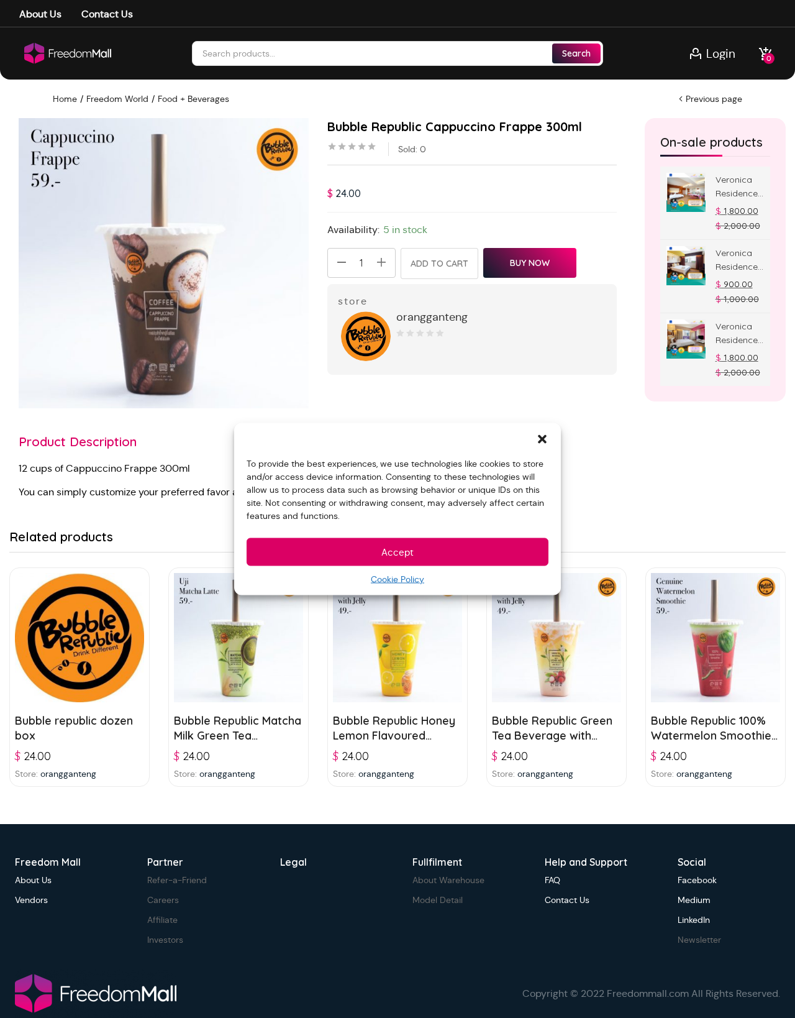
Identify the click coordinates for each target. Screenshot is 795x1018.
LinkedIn (694, 919)
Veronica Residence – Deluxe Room (737, 260)
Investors (165, 939)
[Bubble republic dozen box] (79, 637)
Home (65, 98)
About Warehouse (448, 880)
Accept (397, 551)
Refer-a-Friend (177, 880)
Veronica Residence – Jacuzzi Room (737, 187)
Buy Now (530, 262)
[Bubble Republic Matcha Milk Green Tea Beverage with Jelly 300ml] (238, 637)
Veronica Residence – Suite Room (737, 334)
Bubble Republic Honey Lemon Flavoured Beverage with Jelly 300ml (394, 743)
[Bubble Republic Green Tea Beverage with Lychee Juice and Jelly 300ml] (556, 637)
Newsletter (699, 939)
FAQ (552, 880)
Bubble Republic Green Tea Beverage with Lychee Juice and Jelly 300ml (552, 743)
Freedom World (117, 98)
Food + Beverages (193, 98)
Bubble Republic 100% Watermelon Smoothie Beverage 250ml (711, 735)
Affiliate (162, 919)
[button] (542, 439)
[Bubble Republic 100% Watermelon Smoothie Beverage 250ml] (715, 637)
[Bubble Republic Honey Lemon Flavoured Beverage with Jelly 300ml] (397, 637)
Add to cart (439, 263)
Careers (163, 900)
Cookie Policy (397, 579)
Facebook (697, 880)
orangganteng (432, 317)
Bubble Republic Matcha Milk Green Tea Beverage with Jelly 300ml (237, 743)
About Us (40, 14)
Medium (694, 900)
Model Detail (437, 900)
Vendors (31, 900)
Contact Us (107, 14)
